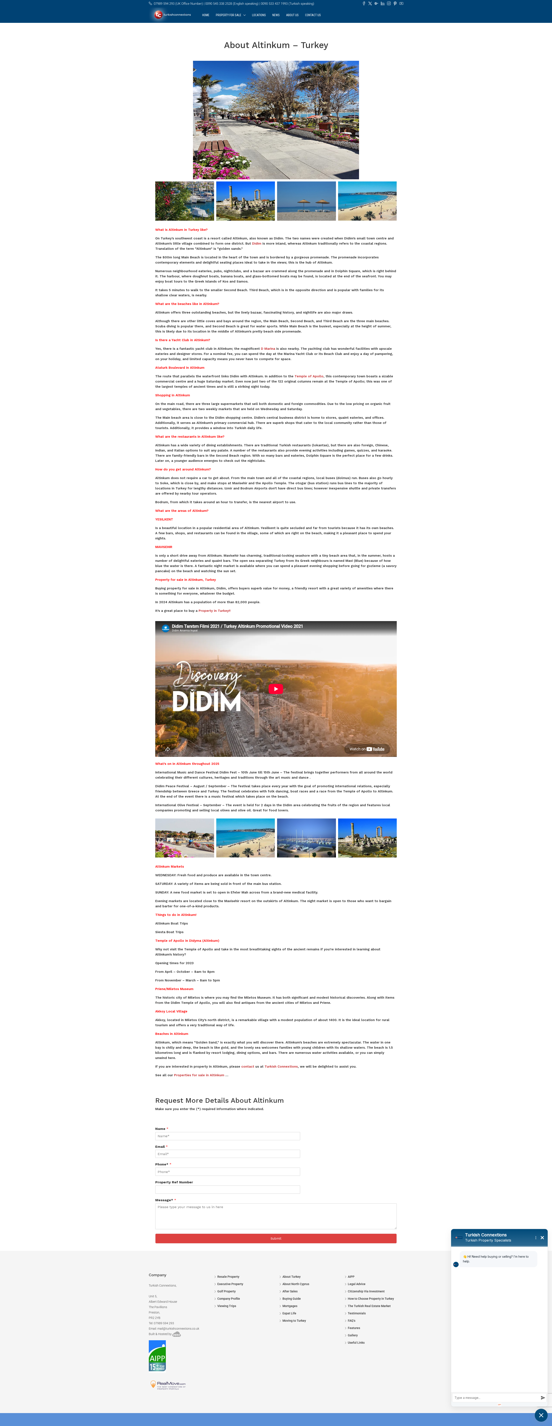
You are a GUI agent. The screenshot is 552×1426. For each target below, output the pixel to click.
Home (205, 15)
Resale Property (228, 1276)
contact (247, 1066)
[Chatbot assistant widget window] (499, 1318)
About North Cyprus (295, 1284)
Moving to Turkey (294, 1320)
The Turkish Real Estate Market (369, 1306)
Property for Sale (228, 15)
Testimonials (357, 1313)
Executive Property (230, 1284)
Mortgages (289, 1306)
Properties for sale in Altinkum (199, 1075)
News (276, 15)
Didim (256, 243)
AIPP (351, 1276)
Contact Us (313, 15)
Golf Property (226, 1291)
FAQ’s (351, 1320)
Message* (165, 1200)
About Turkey (291, 1276)
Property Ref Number (174, 1182)
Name (161, 1129)
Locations (259, 15)
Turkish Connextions (281, 1066)
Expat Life (289, 1313)
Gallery (353, 1335)
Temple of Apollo (309, 376)
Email (161, 1147)
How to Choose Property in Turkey (371, 1298)
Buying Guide (291, 1298)
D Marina (268, 349)
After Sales (290, 1291)
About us (292, 15)
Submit (276, 1238)
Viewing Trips (226, 1306)
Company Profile (228, 1298)
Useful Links (356, 1342)
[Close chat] (541, 1415)
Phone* (163, 1164)
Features (354, 1328)
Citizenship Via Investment (366, 1291)
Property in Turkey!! (215, 611)
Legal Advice (356, 1284)
